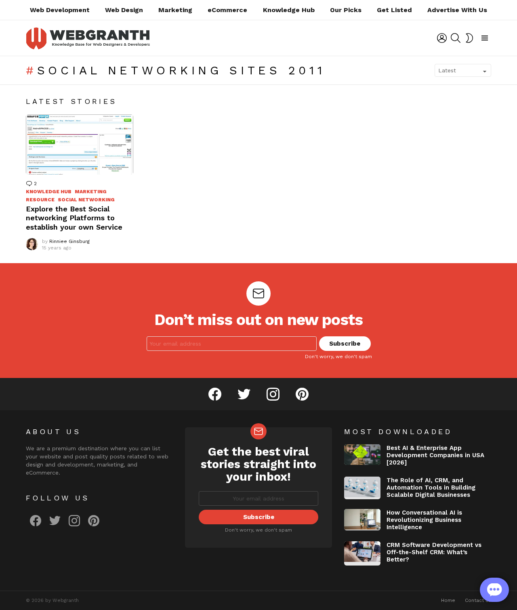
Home (448, 600)
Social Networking (86, 200)
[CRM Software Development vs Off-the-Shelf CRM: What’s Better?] (362, 553)
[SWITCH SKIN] (469, 38)
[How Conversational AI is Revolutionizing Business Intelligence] (362, 519)
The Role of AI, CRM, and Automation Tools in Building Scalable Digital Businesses (431, 487)
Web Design (124, 10)
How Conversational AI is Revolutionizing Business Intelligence (424, 520)
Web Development (60, 10)
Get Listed (394, 10)
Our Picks (345, 10)
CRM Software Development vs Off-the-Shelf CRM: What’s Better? (434, 552)
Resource (40, 200)
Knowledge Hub (289, 10)
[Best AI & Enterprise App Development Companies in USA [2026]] (362, 454)
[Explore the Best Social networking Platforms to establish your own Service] (79, 144)
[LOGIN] (442, 38)
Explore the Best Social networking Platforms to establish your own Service (74, 218)
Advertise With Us (457, 10)
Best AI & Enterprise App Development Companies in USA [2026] (435, 455)
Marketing (175, 10)
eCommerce (227, 10)
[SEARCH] (455, 38)
